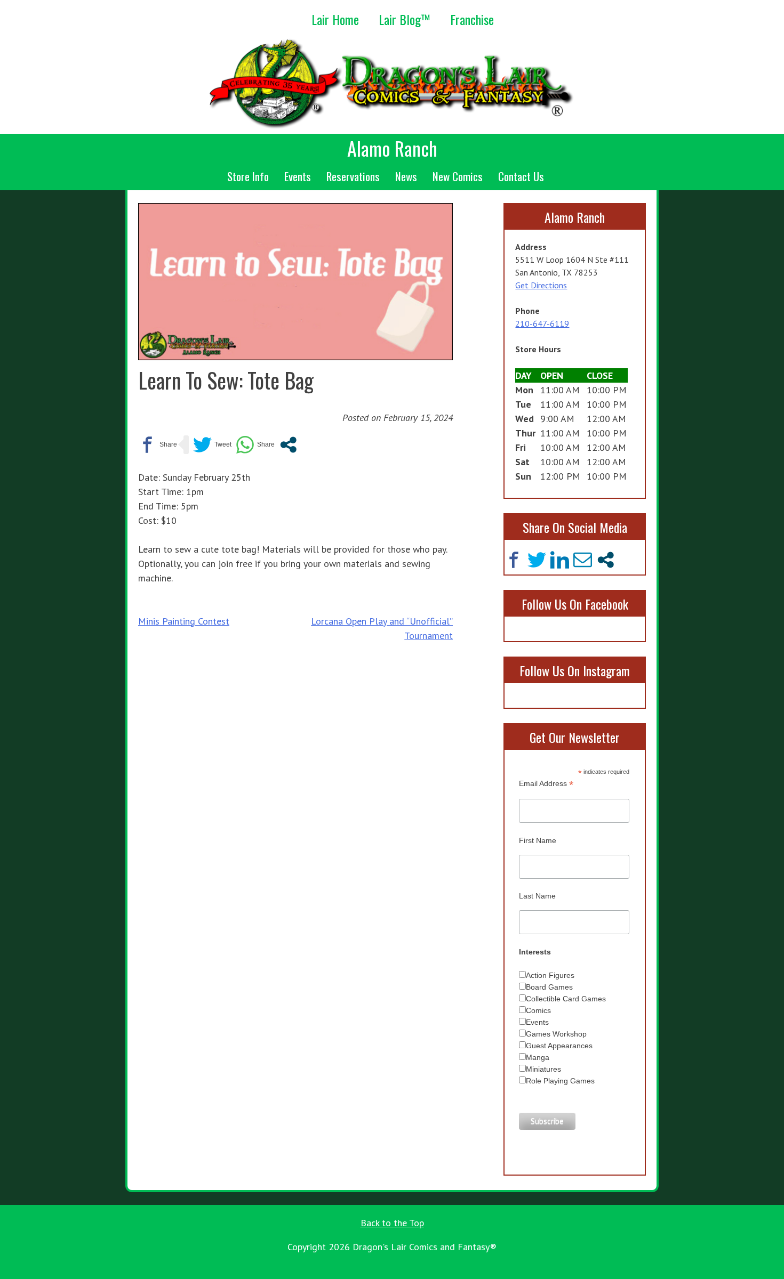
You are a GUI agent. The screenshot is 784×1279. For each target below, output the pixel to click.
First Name (537, 840)
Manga (537, 1057)
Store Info (248, 176)
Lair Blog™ (404, 19)
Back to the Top (392, 1223)
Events (297, 176)
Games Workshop (556, 1034)
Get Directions (541, 285)
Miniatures (543, 1069)
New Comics (458, 176)
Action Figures (550, 975)
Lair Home (335, 19)
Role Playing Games (560, 1080)
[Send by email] (582, 560)
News (406, 176)
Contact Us (521, 176)
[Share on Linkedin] (559, 560)
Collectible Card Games (566, 998)
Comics (538, 1010)
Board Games (549, 987)
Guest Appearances (559, 1045)
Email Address (546, 784)
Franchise (472, 19)
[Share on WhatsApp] (255, 444)
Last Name (537, 896)
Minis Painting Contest (183, 621)
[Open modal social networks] (288, 444)
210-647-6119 (542, 323)
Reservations (353, 176)
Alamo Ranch (392, 148)
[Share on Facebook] (157, 444)
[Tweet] (212, 444)
